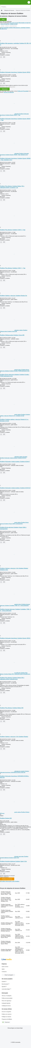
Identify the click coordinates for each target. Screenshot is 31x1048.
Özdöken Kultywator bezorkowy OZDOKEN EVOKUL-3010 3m (6, 930)
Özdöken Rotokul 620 (6, 818)
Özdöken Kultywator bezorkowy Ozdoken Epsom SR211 (15, 638)
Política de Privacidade (23, 91)
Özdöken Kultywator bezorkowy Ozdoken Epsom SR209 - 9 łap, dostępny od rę (6, 899)
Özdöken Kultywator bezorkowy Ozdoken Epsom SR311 (15, 72)
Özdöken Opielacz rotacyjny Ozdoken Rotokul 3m (13, 295)
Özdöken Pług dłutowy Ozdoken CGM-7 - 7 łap (12, 268)
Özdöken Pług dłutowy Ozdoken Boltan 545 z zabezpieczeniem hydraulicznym (12, 678)
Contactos (4, 971)
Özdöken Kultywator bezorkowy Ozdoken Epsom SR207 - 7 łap (6, 893)
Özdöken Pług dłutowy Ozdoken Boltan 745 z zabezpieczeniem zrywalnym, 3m (12, 186)
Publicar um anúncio (7, 878)
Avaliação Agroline (6, 1003)
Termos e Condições (6, 995)
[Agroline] (2, 10)
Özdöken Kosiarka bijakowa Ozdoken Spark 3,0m (13, 861)
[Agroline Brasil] (9, 2)
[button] (29, 2)
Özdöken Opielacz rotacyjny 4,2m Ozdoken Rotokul (14, 736)
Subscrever (5, 89)
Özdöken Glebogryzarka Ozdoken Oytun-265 (12, 335)
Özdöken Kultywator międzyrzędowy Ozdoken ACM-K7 (15, 461)
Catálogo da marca (6, 1005)
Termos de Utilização (9, 92)
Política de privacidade (7, 998)
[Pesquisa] (28, 6)
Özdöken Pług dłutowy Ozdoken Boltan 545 (11, 708)
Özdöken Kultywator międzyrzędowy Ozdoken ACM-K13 (15, 488)
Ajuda (3, 969)
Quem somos (5, 966)
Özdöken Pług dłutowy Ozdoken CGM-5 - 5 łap (12, 229)
